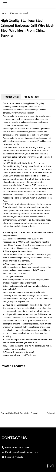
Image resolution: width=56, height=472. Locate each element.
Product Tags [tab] (31, 97)
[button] (5, 4)
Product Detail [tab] (11, 97)
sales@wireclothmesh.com (25, 452)
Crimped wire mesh (19, 13)
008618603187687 (21, 447)
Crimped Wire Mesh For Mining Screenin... (21, 413)
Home (3, 13)
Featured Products (14, 457)
